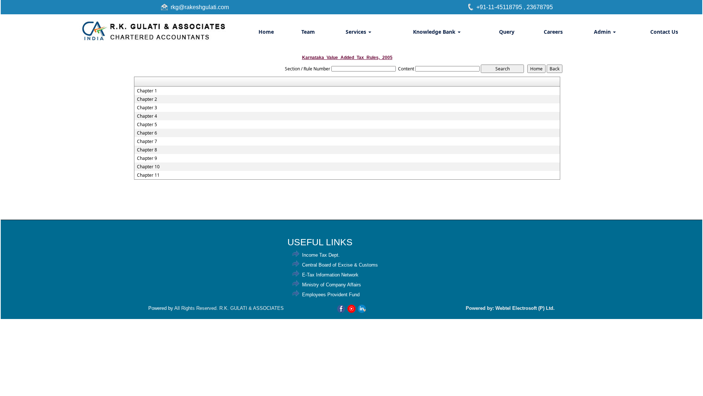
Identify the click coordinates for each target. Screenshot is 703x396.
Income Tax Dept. (321, 255)
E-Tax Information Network (330, 275)
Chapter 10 (148, 167)
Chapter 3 (147, 108)
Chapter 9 (147, 158)
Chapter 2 (147, 99)
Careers (553, 31)
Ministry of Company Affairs (331, 284)
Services (357, 31)
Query (506, 31)
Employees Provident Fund (331, 294)
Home (266, 31)
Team (308, 31)
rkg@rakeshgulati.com (200, 7)
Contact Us (664, 31)
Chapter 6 (147, 133)
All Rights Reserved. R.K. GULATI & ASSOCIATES (229, 308)
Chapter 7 (147, 141)
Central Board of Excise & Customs (340, 265)
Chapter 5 (147, 125)
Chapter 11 (148, 175)
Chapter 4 (147, 116)
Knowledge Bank (435, 31)
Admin (603, 31)
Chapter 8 (147, 150)
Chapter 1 (147, 91)
